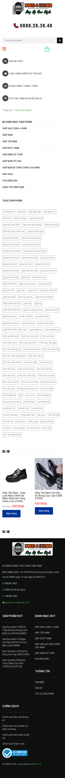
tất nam (41, 415)
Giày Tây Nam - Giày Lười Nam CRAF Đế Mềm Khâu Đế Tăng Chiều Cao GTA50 (13, 497)
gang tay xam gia (10, 271)
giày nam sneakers (44, 297)
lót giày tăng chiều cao (28, 389)
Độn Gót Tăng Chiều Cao (13, 231)
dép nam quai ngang (32, 225)
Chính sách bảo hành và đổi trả (15, 736)
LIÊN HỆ (38, 688)
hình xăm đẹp (30, 362)
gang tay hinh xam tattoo (35, 251)
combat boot (8, 212)
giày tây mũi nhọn (11, 323)
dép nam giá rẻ (36, 218)
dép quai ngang (51, 225)
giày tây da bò (52, 310)
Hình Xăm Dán (9, 343)
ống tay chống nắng (12, 402)
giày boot (26, 277)
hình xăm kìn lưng (26, 369)
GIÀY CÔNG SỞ (9, 284)
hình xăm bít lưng (10, 336)
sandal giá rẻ (9, 408)
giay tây (27, 303)
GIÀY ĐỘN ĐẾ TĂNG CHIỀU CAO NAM (21, 167)
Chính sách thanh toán (13, 743)
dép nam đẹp (20, 218)
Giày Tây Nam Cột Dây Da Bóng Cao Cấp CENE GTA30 (48, 495)
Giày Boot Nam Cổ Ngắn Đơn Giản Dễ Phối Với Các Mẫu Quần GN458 (14, 642)
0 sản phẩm (57, 49)
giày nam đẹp (9, 297)
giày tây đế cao (9, 316)
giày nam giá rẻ (25, 297)
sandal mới (23, 408)
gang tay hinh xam (32, 244)
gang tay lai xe (47, 257)
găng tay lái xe (9, 264)
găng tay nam (26, 264)
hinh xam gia (45, 362)
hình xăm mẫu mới (26, 376)
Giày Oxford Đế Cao (11, 303)
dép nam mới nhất (11, 225)
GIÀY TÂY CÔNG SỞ (11, 310)
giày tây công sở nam (33, 310)
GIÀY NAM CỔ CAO (11, 161)
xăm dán (47, 428)
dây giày (21, 212)
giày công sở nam (27, 284)
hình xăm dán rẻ (36, 356)
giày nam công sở (48, 290)
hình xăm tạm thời (30, 382)
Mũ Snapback (9, 395)
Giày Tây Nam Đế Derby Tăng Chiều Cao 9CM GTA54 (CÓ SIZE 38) (13, 663)
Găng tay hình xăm (13, 187)
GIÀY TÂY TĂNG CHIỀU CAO (15, 330)
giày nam (33, 290)
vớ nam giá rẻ (33, 428)
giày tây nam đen (45, 323)
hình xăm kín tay (45, 369)
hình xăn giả (8, 389)
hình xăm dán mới (51, 349)
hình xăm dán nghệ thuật (14, 356)
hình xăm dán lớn (31, 349)
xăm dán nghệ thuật (12, 434)
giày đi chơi (8, 290)
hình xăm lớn (9, 376)
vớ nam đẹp (19, 428)
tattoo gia (33, 421)
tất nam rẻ (7, 421)
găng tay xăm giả (29, 271)
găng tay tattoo (42, 264)
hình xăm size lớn (46, 376)
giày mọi (21, 290)
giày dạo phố (44, 284)
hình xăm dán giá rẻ (11, 349)
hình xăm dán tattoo (12, 362)
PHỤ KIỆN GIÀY (10, 180)
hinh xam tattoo (48, 382)
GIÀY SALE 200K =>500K (14, 128)
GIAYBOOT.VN (35, 764)
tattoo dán (20, 421)
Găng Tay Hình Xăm (11, 251)
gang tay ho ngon (10, 257)
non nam (30, 395)
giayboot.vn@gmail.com (17, 602)
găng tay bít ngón (10, 238)
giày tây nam (28, 323)
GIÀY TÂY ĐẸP (26, 316)
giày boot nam (39, 277)
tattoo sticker (47, 421)
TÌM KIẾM (39, 682)
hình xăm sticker (10, 382)
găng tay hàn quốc (11, 244)
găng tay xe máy (10, 277)
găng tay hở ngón (30, 257)
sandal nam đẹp (10, 415)
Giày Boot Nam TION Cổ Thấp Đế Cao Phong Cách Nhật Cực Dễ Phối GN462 (14, 630)
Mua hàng (11, 513)
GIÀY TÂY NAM (9, 141)
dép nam (7, 218)
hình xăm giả (9, 369)
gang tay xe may (48, 271)
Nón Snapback (44, 395)
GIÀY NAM (7, 135)
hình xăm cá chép (30, 336)
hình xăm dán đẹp (48, 343)
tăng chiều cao (27, 415)
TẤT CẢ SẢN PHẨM (44, 693)
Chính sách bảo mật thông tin (15, 718)
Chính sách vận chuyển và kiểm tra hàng (15, 727)
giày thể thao (36, 330)
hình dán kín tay (52, 330)
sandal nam (37, 408)
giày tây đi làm (42, 316)
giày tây (38, 303)
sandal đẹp (29, 402)
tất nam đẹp (54, 415)
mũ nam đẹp (46, 389)
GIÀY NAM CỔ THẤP (45, 653)
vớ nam (6, 428)
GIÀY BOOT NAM (10, 148)
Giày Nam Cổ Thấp (12, 154)
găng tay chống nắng (31, 238)
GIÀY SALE (7, 174)
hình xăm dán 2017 (28, 343)
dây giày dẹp (34, 212)
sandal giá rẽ (43, 402)
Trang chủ (7, 110)
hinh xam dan (47, 336)
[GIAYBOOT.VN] (32, 548)
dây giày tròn (49, 212)
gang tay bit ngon (35, 231)
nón (20, 395)
